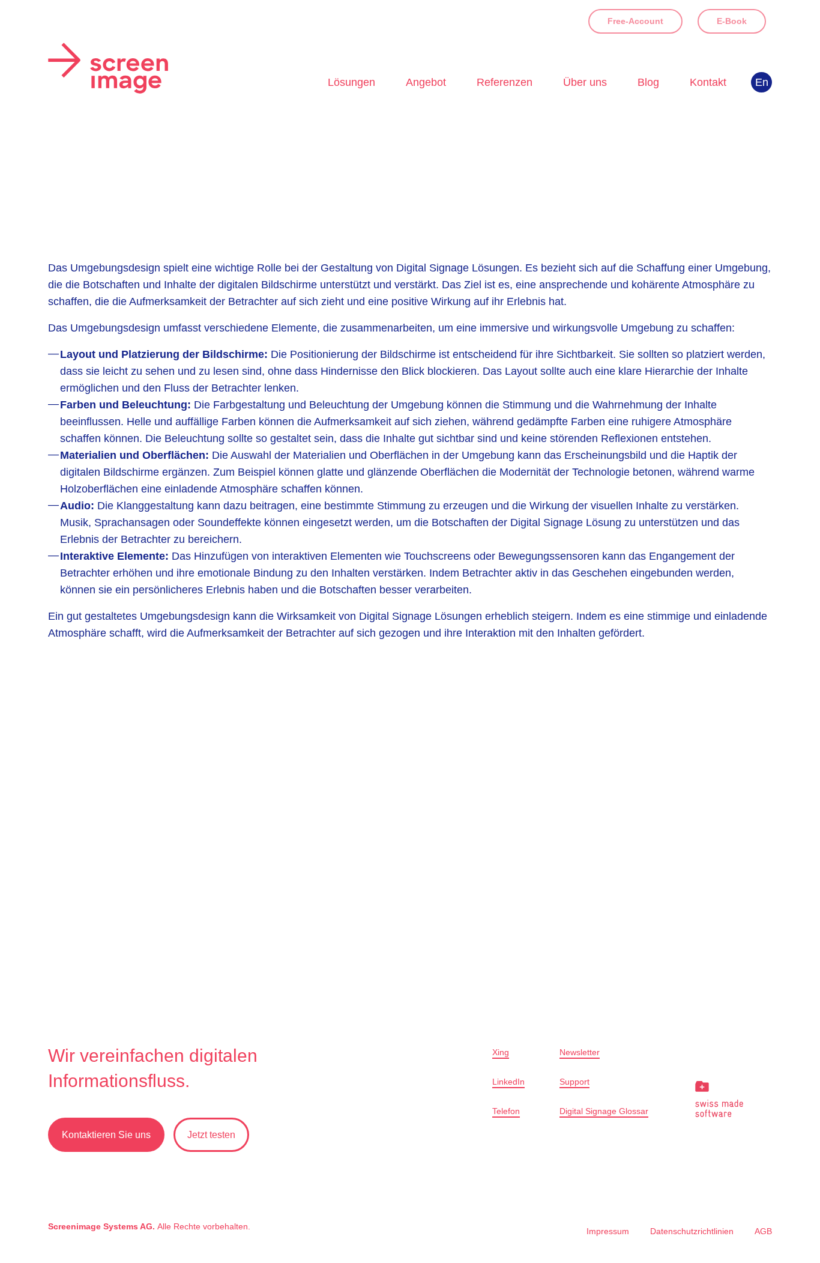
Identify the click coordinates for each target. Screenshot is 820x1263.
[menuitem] (761, 82)
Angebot (426, 82)
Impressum (607, 1231)
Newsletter (579, 1052)
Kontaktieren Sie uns (106, 1135)
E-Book (732, 21)
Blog (648, 82)
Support (574, 1081)
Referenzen (504, 82)
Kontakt (708, 82)
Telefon (506, 1111)
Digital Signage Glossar (603, 1111)
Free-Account (635, 21)
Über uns (585, 82)
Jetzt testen (211, 1135)
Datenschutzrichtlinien (692, 1231)
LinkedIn (508, 1081)
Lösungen (351, 82)
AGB (763, 1231)
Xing (500, 1052)
